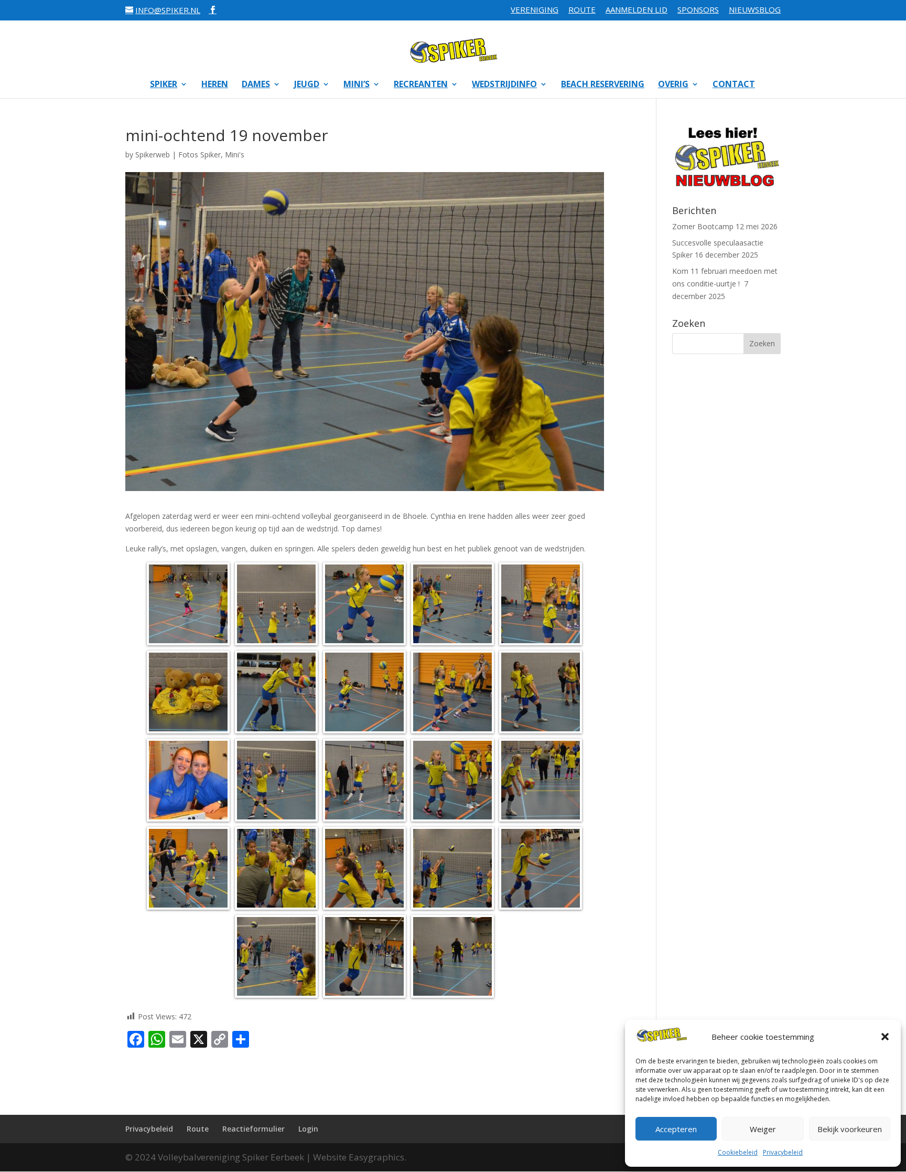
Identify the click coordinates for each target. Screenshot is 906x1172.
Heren (214, 85)
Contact (734, 85)
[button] (885, 1036)
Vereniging (534, 10)
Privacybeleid (783, 1152)
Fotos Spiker (199, 154)
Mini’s (356, 85)
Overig (673, 85)
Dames (256, 85)
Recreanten (421, 85)
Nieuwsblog (755, 10)
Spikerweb (152, 154)
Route (582, 10)
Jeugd (306, 85)
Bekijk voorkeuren (849, 1129)
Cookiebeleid (738, 1152)
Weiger (763, 1129)
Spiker (163, 85)
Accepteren (676, 1129)
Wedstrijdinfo (504, 85)
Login (308, 1129)
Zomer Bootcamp (703, 226)
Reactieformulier (253, 1129)
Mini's (234, 154)
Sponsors (698, 10)
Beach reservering (602, 85)
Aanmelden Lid (636, 10)
